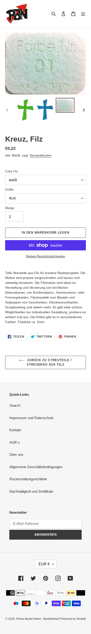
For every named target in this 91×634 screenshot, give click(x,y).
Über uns (16, 454)
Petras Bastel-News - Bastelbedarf (38, 618)
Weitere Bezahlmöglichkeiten (45, 256)
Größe (9, 189)
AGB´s (14, 442)
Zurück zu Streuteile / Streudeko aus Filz (49, 362)
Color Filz (11, 171)
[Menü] (83, 14)
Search (14, 405)
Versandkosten (41, 155)
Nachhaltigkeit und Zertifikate (31, 491)
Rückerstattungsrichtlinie (28, 479)
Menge (9, 208)
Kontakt (15, 430)
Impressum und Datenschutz (31, 418)
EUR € (44, 564)
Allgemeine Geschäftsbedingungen (35, 467)
